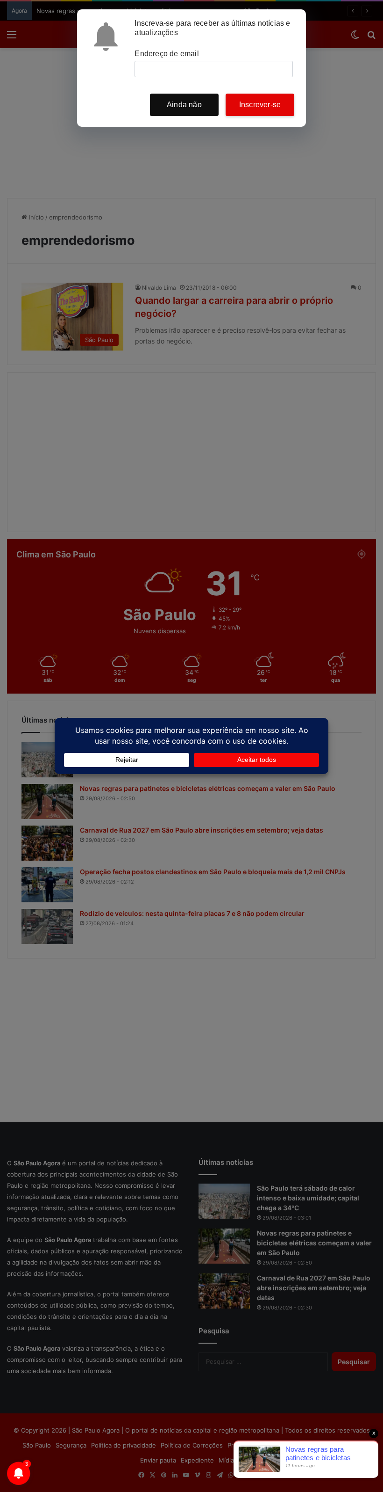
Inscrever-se (260, 105)
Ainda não (184, 105)
